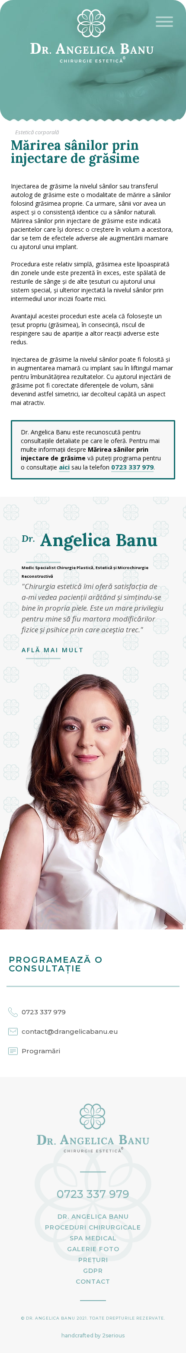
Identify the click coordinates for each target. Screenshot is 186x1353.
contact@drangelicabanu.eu (70, 1031)
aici (64, 467)
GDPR (93, 1271)
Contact (93, 1281)
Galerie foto (93, 1249)
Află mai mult (53, 650)
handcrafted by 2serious (93, 1335)
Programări (41, 1051)
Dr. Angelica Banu (93, 1216)
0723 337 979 (132, 467)
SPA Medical (93, 1238)
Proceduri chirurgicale (93, 1227)
